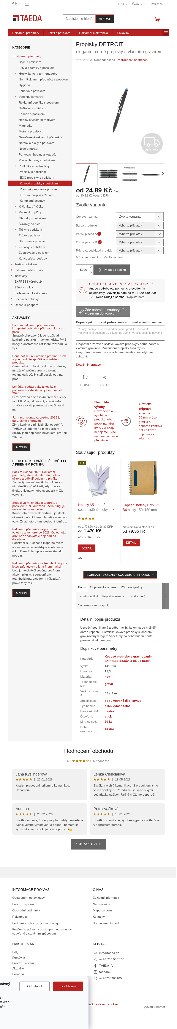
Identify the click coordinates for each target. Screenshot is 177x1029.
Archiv (21, 447)
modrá (109, 711)
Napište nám (101, 904)
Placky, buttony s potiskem (37, 160)
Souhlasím (68, 986)
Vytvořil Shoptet (154, 1007)
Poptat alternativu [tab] (114, 596)
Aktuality (18, 968)
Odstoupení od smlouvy (28, 897)
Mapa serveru (102, 910)
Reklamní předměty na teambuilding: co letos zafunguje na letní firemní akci (39, 565)
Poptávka (18, 957)
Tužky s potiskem (30, 235)
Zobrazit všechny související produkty (120, 574)
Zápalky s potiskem (32, 247)
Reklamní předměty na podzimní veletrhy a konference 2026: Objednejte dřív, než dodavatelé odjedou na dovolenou (39, 534)
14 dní (109, 729)
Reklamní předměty (27, 56)
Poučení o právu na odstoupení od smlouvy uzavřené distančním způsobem (42, 931)
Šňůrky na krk (23, 287)
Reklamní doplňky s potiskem (39, 102)
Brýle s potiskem (30, 62)
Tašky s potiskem (30, 229)
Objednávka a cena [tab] (103, 587)
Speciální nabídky (26, 299)
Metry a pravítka (30, 131)
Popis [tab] (82, 587)
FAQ (15, 952)
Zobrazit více (88, 844)
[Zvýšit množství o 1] (91, 267)
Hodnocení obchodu (88, 751)
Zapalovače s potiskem (34, 252)
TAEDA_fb (106, 965)
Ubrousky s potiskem (33, 241)
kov (107, 676)
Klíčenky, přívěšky (31, 206)
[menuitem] (25, 32)
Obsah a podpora (26, 305)
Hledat (105, 18)
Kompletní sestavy (32, 200)
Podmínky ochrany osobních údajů (36, 923)
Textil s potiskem (25, 264)
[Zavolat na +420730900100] (18, 3)
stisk (108, 716)
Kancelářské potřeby (33, 258)
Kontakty (99, 916)
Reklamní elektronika (28, 270)
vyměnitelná (122, 706)
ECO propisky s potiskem (37, 177)
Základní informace (106, 897)
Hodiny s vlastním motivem (37, 119)
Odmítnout (34, 986)
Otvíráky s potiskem (32, 218)
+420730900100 (110, 978)
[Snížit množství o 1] (91, 272)
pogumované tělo (118, 700)
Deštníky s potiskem (32, 108)
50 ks (108, 721)
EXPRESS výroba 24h (29, 281)
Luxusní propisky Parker (36, 195)
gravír (109, 684)
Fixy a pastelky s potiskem (37, 67)
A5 (80, 558)
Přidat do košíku (115, 269)
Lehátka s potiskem (32, 91)
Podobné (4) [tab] (139, 596)
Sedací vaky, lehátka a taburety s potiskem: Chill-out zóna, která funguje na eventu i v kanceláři (38, 506)
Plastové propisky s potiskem (39, 189)
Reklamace (20, 916)
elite (108, 706)
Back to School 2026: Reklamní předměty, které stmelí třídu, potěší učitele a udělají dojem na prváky (36, 475)
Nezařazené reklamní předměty (40, 137)
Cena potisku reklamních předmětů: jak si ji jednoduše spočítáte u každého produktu (39, 359)
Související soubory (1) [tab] (93, 605)
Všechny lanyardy (31, 96)
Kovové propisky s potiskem (39, 183)
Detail (87, 548)
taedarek (105, 972)
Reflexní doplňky (30, 212)
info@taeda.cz (109, 953)
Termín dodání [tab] (88, 596)
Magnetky (25, 125)
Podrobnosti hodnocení (133, 59)
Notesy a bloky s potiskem (36, 143)
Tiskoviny (20, 276)
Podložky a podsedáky (34, 166)
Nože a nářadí (28, 148)
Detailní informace (88, 364)
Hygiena (24, 85)
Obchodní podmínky (26, 910)
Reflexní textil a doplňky (30, 293)
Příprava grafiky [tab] (131, 587)
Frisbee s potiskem (32, 114)
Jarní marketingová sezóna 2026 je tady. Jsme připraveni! (36, 419)
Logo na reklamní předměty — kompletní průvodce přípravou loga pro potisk (38, 329)
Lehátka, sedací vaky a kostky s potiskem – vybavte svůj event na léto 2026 (37, 390)
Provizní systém (23, 904)
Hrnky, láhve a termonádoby (38, 73)
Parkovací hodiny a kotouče (38, 154)
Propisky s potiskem (32, 171)
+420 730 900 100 (111, 959)
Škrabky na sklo (29, 224)
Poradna (18, 974)
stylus (136, 700)
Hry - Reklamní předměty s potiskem (44, 79)
